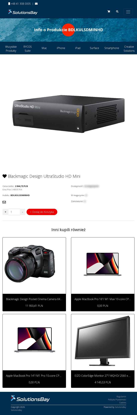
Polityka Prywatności (117, 399)
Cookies (122, 402)
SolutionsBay (16, 410)
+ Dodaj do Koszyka (42, 212)
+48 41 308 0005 (20, 4)
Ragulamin (121, 396)
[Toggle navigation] (128, 12)
